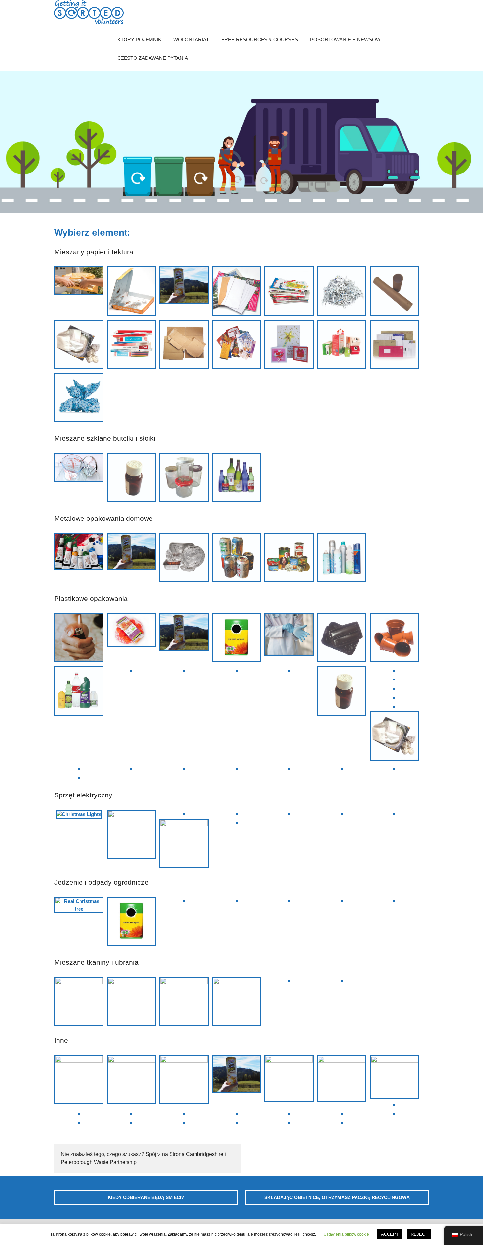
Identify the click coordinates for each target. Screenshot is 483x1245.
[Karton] (184, 345)
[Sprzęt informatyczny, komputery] (184, 843)
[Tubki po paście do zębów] (394, 706)
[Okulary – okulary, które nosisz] (79, 1001)
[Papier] (236, 292)
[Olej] (79, 1113)
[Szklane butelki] (236, 478)
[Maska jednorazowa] (184, 1001)
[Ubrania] (341, 980)
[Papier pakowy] (79, 398)
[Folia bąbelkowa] (184, 768)
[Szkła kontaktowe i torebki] (79, 768)
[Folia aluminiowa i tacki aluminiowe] (184, 559)
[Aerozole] (341, 559)
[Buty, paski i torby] (236, 1001)
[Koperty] (394, 345)
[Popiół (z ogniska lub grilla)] (289, 900)
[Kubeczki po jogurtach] (394, 688)
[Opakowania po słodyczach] (236, 768)
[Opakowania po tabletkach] (394, 670)
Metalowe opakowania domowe (103, 518)
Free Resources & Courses (259, 39)
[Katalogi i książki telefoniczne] (131, 345)
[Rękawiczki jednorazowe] (289, 635)
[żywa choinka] (79, 905)
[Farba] (394, 1104)
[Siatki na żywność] (131, 631)
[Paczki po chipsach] (289, 768)
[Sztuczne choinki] (289, 1078)
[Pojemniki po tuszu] (341, 768)
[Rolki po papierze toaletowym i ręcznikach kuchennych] (394, 292)
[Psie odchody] (236, 1113)
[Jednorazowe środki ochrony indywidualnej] (131, 1001)
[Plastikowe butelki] (79, 692)
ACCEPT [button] (390, 1234)
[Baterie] (394, 813)
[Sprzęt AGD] (236, 813)
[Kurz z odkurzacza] (289, 1113)
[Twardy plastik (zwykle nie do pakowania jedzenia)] (394, 768)
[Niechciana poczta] (236, 345)
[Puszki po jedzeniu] (289, 559)
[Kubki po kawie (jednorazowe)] (79, 1122)
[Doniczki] (394, 639)
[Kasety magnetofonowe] (184, 1079)
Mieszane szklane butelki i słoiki (104, 438)
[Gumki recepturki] (341, 1122)
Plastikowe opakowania (91, 598)
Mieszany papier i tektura (93, 252)
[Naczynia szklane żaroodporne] (79, 468)
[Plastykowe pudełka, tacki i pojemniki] (184, 670)
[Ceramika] (394, 1077)
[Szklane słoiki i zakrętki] (184, 478)
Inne (61, 1040)
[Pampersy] (131, 1113)
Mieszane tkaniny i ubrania (96, 962)
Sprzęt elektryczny (83, 795)
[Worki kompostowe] (236, 639)
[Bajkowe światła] (79, 814)
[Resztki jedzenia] (394, 900)
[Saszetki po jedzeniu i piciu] (79, 777)
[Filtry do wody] (394, 679)
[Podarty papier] (341, 292)
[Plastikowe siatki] (131, 670)
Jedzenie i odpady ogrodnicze (101, 882)
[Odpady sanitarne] (184, 1113)
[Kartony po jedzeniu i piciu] (341, 345)
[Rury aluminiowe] (79, 553)
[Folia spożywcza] (131, 768)
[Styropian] (236, 670)
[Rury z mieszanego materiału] (184, 286)
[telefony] (131, 834)
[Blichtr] (341, 1078)
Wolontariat (191, 39)
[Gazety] (289, 292)
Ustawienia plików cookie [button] (346, 1234)
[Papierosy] (184, 1122)
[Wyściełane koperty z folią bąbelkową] (79, 281)
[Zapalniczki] (79, 639)
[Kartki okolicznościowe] (289, 345)
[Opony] (131, 1079)
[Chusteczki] (79, 345)
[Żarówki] (289, 813)
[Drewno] (184, 900)
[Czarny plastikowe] (341, 639)
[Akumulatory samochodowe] (341, 813)
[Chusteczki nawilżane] (394, 697)
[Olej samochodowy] (236, 1122)
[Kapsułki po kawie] (394, 1113)
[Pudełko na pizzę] (131, 292)
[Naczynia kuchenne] (79, 1079)
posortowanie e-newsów (345, 39)
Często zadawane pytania (152, 58)
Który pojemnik (139, 39)
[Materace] (289, 980)
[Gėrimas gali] (236, 559)
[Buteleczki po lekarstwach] (131, 478)
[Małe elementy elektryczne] (184, 813)
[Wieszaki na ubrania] (131, 1122)
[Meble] (289, 1122)
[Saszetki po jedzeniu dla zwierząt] (289, 670)
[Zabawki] (341, 1113)
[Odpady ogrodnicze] (341, 900)
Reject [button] (419, 1234)
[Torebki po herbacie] (236, 900)
